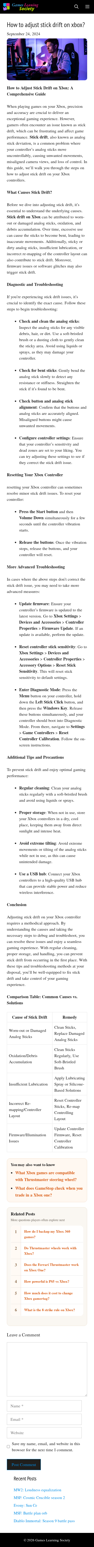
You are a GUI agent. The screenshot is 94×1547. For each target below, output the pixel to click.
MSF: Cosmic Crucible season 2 (39, 1497)
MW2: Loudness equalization (37, 1489)
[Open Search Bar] (76, 7)
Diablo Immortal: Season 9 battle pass (44, 1520)
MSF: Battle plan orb (30, 1513)
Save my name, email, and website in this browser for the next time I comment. (46, 1446)
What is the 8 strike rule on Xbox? (49, 1309)
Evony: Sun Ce (25, 1505)
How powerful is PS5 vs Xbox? (46, 1281)
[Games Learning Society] (20, 7)
